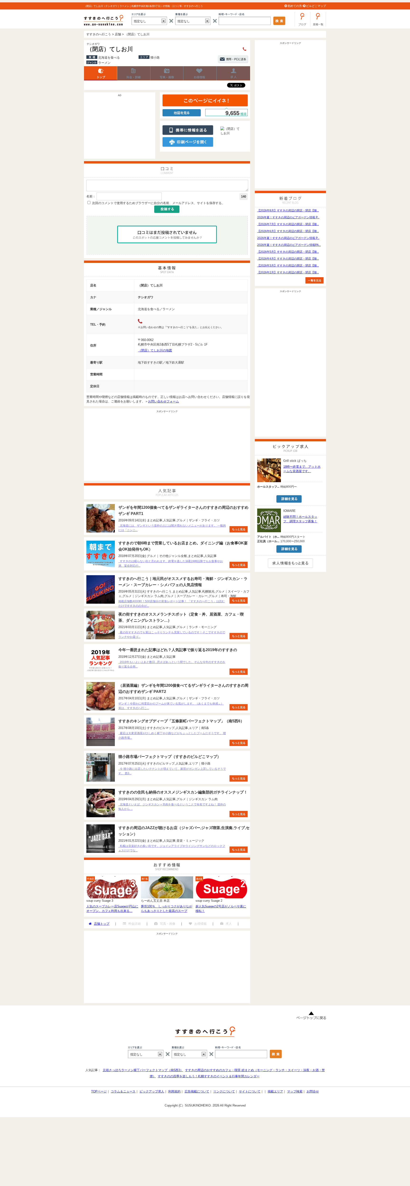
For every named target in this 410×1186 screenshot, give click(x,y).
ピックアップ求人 (152, 1091)
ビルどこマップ (316, 6)
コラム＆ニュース (123, 1091)
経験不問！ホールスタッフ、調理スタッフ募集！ (300, 519)
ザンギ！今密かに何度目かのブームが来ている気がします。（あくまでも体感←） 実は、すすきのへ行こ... (171, 706)
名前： (91, 196)
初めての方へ (296, 6)
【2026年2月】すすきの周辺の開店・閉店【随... (288, 272)
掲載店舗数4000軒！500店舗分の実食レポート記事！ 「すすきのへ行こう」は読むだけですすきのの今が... (171, 603)
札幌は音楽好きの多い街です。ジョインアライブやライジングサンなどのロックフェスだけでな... (171, 848)
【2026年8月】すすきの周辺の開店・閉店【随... (288, 210)
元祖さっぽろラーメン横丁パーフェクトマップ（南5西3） (143, 1070)
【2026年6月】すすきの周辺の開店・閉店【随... (288, 231)
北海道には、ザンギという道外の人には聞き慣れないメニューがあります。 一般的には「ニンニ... (172, 528)
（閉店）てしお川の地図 (155, 350)
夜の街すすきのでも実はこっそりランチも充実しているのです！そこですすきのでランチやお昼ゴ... (171, 635)
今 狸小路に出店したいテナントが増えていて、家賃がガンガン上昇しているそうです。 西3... (172, 771)
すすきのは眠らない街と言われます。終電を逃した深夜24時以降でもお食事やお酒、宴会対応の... (170, 563)
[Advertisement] (119, 128)
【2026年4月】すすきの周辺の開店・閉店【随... (288, 258)
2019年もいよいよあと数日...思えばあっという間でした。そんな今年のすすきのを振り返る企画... (171, 664)
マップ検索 (295, 1091)
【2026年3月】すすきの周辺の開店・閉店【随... (288, 265)
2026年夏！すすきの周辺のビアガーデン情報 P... (288, 217)
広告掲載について (197, 1091)
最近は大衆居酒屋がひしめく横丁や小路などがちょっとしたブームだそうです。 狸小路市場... (172, 735)
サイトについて (250, 1091)
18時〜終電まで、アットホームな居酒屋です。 (302, 469)
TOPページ (99, 1091)
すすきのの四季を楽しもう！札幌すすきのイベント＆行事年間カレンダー (209, 1076)
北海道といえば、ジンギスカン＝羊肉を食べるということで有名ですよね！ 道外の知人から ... (172, 807)
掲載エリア (275, 1091)
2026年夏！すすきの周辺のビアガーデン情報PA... (289, 245)
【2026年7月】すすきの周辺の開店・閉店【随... (288, 224)
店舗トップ (100, 73)
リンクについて (224, 1091)
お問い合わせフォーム (163, 401)
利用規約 (174, 1091)
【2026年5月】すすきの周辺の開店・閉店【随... (288, 251)
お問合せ (313, 1091)
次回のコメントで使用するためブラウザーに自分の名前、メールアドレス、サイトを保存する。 (158, 203)
